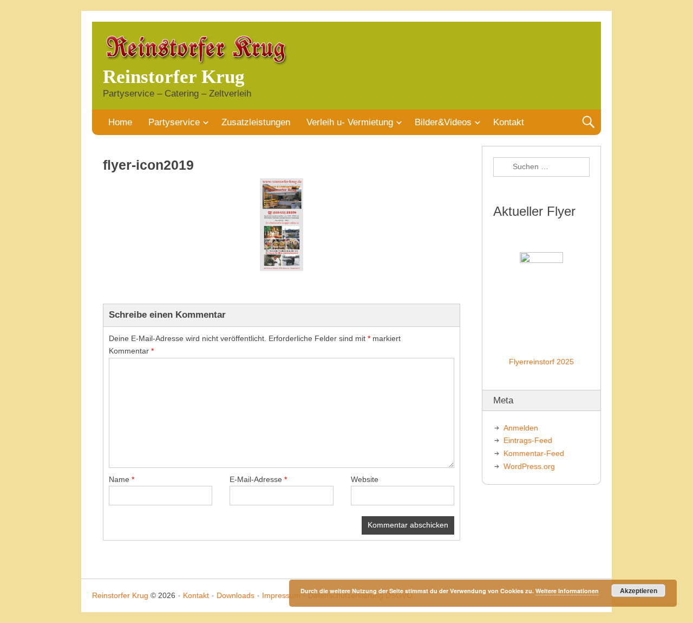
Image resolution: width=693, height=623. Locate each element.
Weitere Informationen (567, 591)
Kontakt (508, 122)
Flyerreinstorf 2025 (541, 361)
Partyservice (174, 122)
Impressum (281, 595)
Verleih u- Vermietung (349, 122)
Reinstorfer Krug (174, 76)
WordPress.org (529, 466)
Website (364, 479)
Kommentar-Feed (534, 453)
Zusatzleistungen (255, 122)
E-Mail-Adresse (258, 479)
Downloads (235, 595)
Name (121, 479)
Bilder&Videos (443, 122)
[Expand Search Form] (588, 122)
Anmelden (521, 427)
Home (120, 122)
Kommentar (131, 350)
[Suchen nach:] (541, 167)
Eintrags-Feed (528, 440)
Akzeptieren (638, 590)
